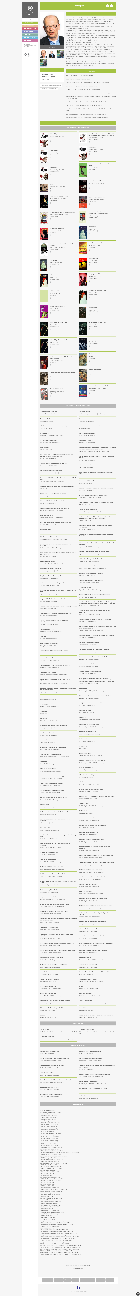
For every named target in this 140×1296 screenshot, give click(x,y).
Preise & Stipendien (29, 26)
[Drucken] (107, 5)
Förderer (75, 1280)
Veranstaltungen (28, 32)
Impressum (109, 1280)
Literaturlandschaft (29, 38)
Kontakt (92, 1280)
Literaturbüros (27, 49)
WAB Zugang (58, 1280)
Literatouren (27, 40)
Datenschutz (100, 1280)
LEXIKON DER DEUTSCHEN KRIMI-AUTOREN (97, 35)
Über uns (67, 1280)
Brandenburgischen (32, 47)
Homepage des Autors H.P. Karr (49, 88)
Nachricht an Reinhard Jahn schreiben (51, 85)
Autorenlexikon (28, 23)
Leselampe (83, 1280)
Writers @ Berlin (28, 35)
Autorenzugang (48, 1280)
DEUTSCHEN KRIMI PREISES (81, 33)
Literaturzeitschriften (30, 28)
